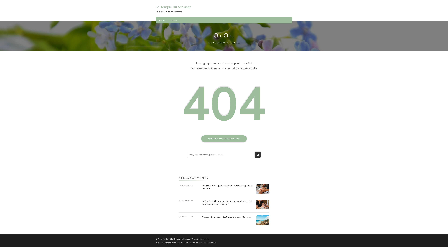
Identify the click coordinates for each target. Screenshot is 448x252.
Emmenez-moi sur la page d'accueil (224, 139)
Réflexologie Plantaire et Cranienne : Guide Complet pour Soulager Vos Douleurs (227, 202)
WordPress (211, 242)
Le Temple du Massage (174, 7)
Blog (173, 20)
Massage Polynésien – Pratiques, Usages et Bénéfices (227, 216)
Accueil (162, 20)
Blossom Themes (188, 242)
